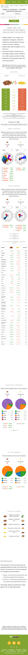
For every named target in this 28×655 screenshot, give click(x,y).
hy (16, 647)
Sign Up (14, 2)
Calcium (2, 276)
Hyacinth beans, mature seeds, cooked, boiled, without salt (14, 65)
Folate (2, 279)
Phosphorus (3, 266)
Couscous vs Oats (14, 536)
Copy (18, 122)
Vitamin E (3, 285)
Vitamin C (15, 233)
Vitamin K (3, 318)
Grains (11, 5)
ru (14, 647)
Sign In (8, 2)
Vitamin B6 (3, 292)
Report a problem (22, 651)
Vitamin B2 (3, 287)
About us (4, 649)
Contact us (11, 649)
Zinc (2, 257)
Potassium (3, 270)
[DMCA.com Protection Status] (14, 637)
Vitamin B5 (3, 290)
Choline (2, 294)
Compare (22, 5)
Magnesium (3, 259)
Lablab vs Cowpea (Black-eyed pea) (14, 515)
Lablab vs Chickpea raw (14, 519)
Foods (7, 5)
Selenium (3, 253)
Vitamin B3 (3, 274)
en (11, 647)
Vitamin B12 (15, 238)
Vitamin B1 (3, 263)
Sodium (2, 315)
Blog (19, 2)
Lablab (16, 5)
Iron (2, 250)
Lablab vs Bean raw (14, 524)
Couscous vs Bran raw (14, 528)
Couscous (6, 6)
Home (2, 5)
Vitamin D (15, 235)
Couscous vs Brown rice (14, 531)
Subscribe (18, 649)
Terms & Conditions (11, 651)
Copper (2, 255)
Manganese (3, 261)
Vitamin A (15, 236)
